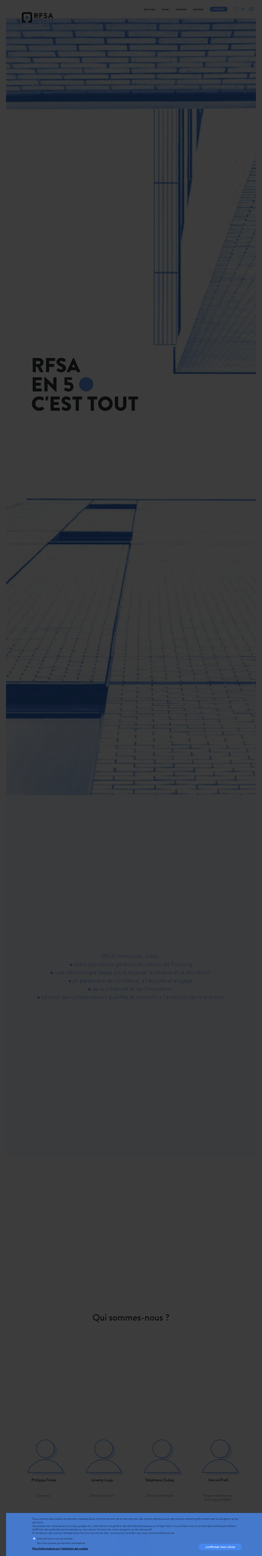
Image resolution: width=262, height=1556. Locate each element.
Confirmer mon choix (220, 1546)
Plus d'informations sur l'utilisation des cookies (60, 1548)
